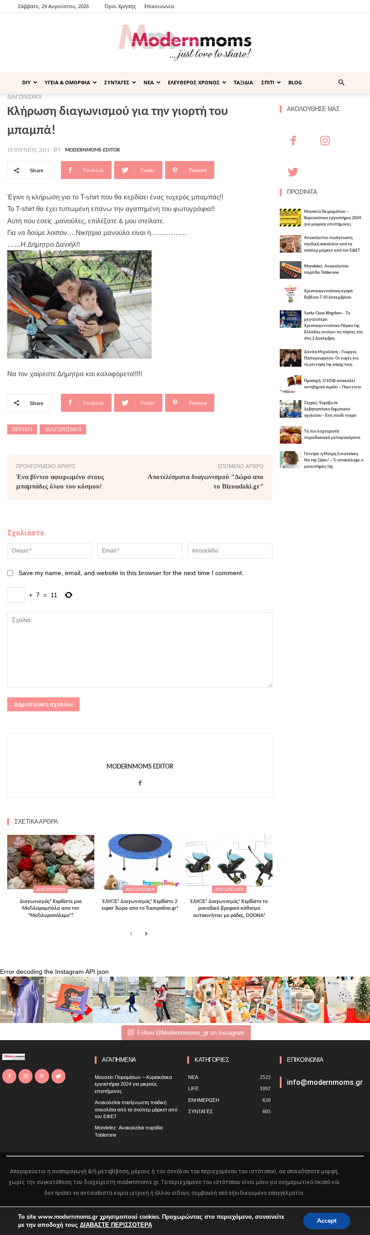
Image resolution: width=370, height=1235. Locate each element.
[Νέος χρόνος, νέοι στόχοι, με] (162, 1000)
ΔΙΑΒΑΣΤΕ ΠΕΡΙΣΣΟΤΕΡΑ (116, 1225)
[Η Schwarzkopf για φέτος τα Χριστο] (301, 1000)
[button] (341, 82)
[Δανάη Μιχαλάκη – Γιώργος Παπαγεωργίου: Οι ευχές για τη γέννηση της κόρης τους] (290, 358)
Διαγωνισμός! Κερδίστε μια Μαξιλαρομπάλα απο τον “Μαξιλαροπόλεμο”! (51, 908)
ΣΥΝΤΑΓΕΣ (117, 82)
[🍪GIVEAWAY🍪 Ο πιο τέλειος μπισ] (254, 1000)
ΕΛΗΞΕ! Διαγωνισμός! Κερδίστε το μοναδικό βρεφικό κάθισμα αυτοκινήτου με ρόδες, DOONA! (229, 908)
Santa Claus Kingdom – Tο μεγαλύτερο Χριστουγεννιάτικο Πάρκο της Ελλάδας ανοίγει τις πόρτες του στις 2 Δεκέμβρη (333, 326)
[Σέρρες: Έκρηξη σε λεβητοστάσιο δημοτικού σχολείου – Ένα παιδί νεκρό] (290, 409)
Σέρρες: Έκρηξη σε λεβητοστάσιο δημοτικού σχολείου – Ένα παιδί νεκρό (330, 409)
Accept (327, 1221)
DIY (26, 82)
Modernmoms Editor (92, 150)
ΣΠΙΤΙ (267, 82)
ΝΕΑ (148, 82)
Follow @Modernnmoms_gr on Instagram (191, 1032)
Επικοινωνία (159, 6)
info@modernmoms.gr (325, 1082)
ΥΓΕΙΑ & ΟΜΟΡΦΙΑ (67, 82)
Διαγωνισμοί (63, 429)
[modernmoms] (185, 43)
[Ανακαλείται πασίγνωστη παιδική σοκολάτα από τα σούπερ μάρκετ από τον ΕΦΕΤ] (290, 244)
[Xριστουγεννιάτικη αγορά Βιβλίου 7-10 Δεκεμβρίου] (290, 295)
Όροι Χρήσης (120, 6)
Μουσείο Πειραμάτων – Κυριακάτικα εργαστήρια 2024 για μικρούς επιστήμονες (332, 218)
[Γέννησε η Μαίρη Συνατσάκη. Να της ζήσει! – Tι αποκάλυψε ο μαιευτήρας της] (290, 460)
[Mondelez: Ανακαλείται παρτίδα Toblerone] (290, 270)
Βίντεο (22, 429)
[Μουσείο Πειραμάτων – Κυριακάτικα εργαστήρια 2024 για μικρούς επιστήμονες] (290, 217)
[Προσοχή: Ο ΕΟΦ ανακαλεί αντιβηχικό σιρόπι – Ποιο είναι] (290, 384)
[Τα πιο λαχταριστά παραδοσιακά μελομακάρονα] (290, 435)
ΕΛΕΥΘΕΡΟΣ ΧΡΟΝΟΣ (194, 82)
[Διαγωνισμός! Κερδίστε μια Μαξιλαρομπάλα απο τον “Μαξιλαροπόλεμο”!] (50, 861)
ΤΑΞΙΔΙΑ (243, 82)
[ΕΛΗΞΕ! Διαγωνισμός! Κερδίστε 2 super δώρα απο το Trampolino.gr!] (140, 861)
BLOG (295, 82)
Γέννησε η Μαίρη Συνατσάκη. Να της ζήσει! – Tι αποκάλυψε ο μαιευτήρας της (333, 460)
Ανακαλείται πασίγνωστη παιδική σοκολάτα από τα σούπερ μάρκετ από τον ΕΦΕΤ (332, 244)
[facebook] (140, 781)
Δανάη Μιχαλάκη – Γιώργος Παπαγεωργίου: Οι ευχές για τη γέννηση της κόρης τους (331, 358)
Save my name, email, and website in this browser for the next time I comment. (131, 572)
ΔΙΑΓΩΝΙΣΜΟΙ (50, 889)
